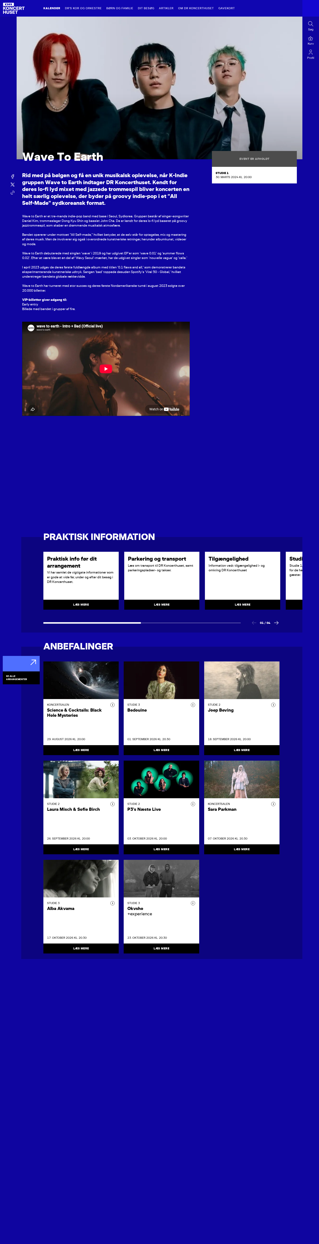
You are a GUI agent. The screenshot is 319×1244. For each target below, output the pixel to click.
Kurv (311, 43)
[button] (112, 705)
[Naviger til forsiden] (14, 8)
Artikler (166, 8)
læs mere (81, 605)
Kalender (51, 8)
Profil (310, 58)
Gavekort (226, 8)
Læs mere (81, 750)
